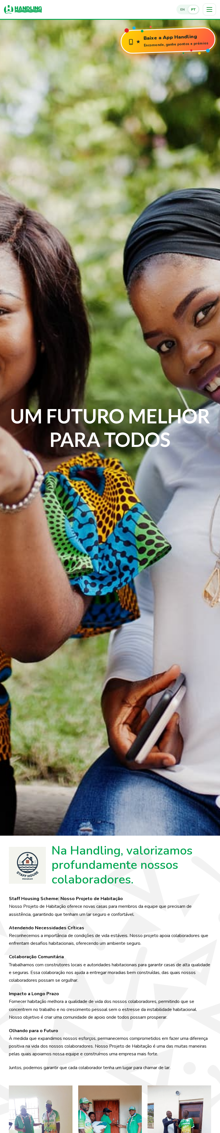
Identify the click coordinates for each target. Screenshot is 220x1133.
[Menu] (209, 9)
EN (182, 9)
